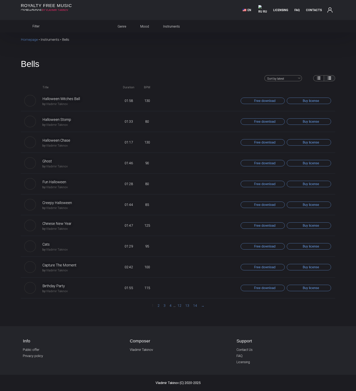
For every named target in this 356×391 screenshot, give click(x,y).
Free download (264, 101)
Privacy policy (33, 356)
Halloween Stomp (56, 119)
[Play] (30, 101)
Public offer (31, 350)
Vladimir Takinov (57, 104)
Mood (144, 26)
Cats (46, 244)
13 (187, 306)
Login (330, 10)
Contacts (314, 10)
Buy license (310, 101)
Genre (121, 26)
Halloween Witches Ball (61, 99)
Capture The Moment (59, 265)
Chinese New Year (56, 223)
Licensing (280, 10)
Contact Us (245, 350)
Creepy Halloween (57, 203)
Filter (36, 26)
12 (179, 306)
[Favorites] (331, 26)
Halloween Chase (56, 140)
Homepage (29, 39)
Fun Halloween (54, 182)
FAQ (297, 10)
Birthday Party (53, 286)
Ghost (47, 161)
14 (195, 306)
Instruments (171, 26)
